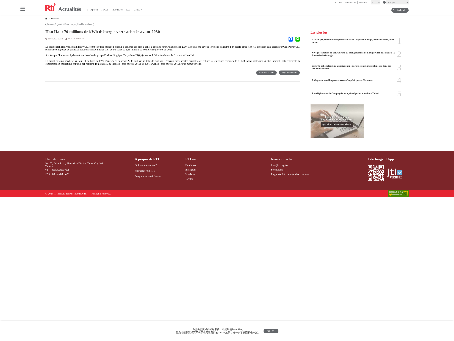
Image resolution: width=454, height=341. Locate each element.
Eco (128, 9)
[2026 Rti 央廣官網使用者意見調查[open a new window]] (337, 123)
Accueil (339, 2)
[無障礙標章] (398, 194)
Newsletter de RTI (145, 170)
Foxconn (50, 24)
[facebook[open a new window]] (291, 39)
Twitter (189, 178)
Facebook (190, 165)
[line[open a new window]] (297, 39)
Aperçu (94, 9)
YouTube (190, 174)
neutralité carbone (65, 24)
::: (332, 2)
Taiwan (104, 9)
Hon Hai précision (84, 24)
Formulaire (277, 169)
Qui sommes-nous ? (146, 165)
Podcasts (364, 2)
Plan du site (351, 2)
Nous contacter (282, 159)
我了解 (270, 331)
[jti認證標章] (396, 174)
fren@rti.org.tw (279, 165)
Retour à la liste (266, 72)
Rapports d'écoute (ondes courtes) (290, 174)
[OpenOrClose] (22, 9)
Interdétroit (117, 9)
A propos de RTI (147, 159)
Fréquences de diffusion (148, 176)
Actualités (54, 18)
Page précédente (289, 72)
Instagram (190, 169)
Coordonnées (55, 159)
